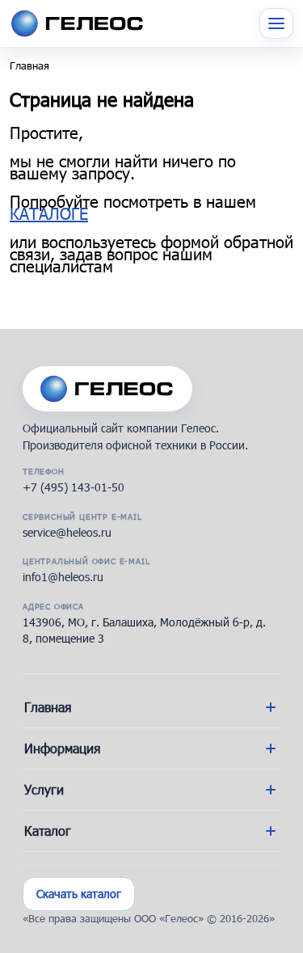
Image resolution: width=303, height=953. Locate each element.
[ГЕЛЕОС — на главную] (107, 388)
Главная (29, 65)
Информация (62, 748)
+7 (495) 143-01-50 (73, 487)
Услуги (44, 789)
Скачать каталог (78, 893)
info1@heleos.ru (63, 577)
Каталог (47, 830)
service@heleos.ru (67, 532)
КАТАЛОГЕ (49, 213)
